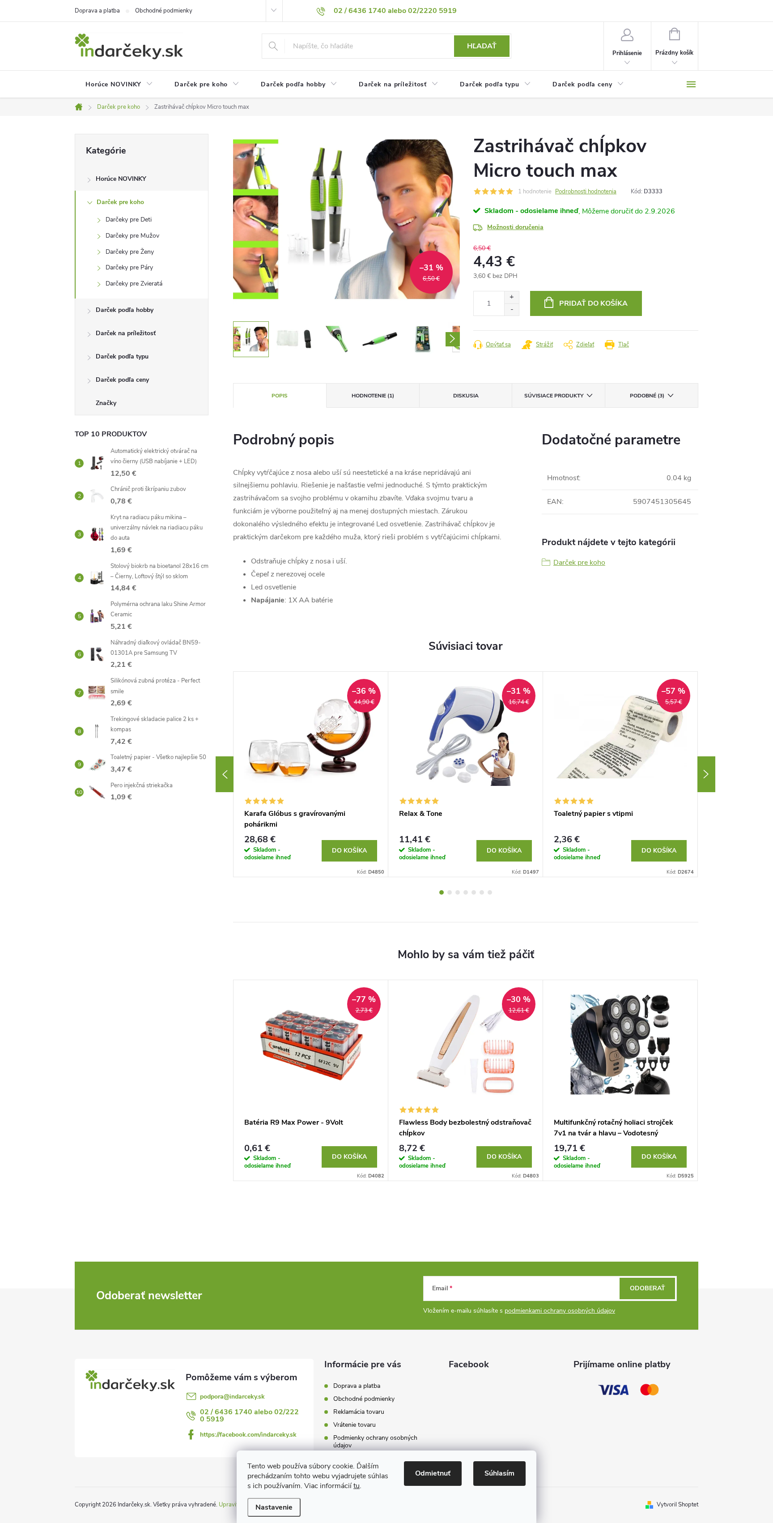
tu (356, 1486)
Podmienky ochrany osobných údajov (375, 1441)
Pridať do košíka (593, 303)
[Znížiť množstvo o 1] (511, 309)
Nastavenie (274, 1507)
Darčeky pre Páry (129, 267)
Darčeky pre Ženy (130, 251)
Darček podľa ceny (122, 379)
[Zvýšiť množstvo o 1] (511, 297)
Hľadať (482, 46)
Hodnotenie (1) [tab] (373, 395)
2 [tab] (449, 892)
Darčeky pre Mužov (132, 235)
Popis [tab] (280, 395)
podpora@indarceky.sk (232, 1396)
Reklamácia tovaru (358, 1412)
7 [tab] (490, 892)
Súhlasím (499, 1473)
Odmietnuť (432, 1473)
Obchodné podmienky (163, 11)
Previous (225, 774)
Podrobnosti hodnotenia (585, 191)
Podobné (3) (647, 395)
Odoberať (647, 1288)
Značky (106, 403)
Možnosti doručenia (515, 227)
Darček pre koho (120, 202)
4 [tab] (465, 892)
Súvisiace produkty (553, 395)
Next (706, 774)
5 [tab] (473, 892)
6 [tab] (482, 892)
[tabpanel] (311, 774)
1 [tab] (441, 892)
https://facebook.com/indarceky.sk (248, 1434)
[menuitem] (119, 84)
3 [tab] (457, 892)
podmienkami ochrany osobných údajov (560, 1310)
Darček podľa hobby (124, 310)
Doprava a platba (97, 11)
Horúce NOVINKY (121, 179)
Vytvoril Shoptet (677, 1505)
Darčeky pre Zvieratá (134, 283)
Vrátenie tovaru (354, 1425)
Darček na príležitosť (126, 333)
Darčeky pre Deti (129, 219)
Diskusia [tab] (466, 395)
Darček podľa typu (122, 356)
